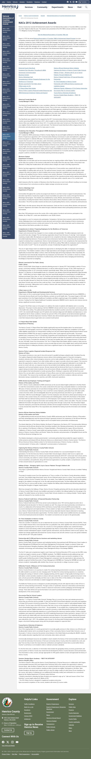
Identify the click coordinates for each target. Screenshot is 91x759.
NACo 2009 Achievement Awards (6, 159)
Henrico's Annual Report (53, 718)
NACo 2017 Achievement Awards (6, 98)
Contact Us (8, 730)
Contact (44, 2)
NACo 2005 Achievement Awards (6, 189)
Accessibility (35, 754)
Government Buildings (75, 716)
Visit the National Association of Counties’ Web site (53, 34)
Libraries (22, 2)
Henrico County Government (31, 15)
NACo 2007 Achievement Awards (6, 174)
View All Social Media (8, 745)
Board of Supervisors (52, 704)
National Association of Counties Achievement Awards (8, 20)
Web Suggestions (24, 754)
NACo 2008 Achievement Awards (6, 166)
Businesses (27, 713)
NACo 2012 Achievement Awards (6, 136)
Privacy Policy (6, 754)
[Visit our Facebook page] (3, 742)
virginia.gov (27, 719)
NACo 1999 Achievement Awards (6, 234)
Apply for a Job (28, 707)
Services (29, 7)
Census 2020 (28, 716)
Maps (70, 728)
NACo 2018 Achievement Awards (6, 91)
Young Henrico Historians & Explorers (65, 93)
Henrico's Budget (51, 721)
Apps (70, 731)
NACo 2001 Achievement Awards (6, 219)
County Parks (73, 719)
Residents (30, 2)
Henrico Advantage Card (26, 77)
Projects (71, 710)
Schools (15, 2)
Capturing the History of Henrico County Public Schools (70, 70)
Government (50, 712)
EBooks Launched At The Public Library (30, 84)
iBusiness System (24, 75)
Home (20, 15)
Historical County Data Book (27, 68)
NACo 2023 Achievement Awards (6, 53)
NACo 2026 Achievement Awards (6, 30)
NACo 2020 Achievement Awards (6, 75)
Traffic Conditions (29, 704)
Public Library (50, 730)
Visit (79, 7)
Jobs (3, 2)
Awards (43, 15)
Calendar (71, 725)
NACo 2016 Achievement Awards (6, 106)
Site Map (14, 754)
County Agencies (74, 713)
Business (37, 2)
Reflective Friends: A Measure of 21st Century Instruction (70, 88)
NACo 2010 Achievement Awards (6, 151)
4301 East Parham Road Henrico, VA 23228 (11, 719)
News (70, 7)
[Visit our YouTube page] (17, 742)
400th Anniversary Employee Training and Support (33, 93)
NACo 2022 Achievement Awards (6, 60)
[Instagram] (73, 2)
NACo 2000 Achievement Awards (6, 227)
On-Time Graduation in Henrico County (65, 81)
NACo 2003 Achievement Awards (6, 204)
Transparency (50, 724)
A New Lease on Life (25, 86)
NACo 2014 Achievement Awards (6, 121)
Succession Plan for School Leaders (64, 90)
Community (42, 7)
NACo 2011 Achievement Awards (6, 143)
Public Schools (50, 727)
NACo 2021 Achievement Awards (6, 68)
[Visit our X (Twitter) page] (7, 742)
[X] (70, 2)
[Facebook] (68, 2)
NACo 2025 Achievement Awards (6, 38)
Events (9, 2)
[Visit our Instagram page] (12, 742)
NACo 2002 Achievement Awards (6, 211)
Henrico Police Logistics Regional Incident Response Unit (35, 90)
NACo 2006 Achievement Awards (6, 181)
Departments (58, 7)
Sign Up (29, 733)
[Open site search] (86, 7)
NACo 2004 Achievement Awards (6, 196)
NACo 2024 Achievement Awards (6, 45)
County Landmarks (74, 722)
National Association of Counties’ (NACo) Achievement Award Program (55, 38)
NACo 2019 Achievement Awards (6, 83)
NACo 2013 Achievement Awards (6, 128)
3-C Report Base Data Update (27, 88)
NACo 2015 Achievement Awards (6, 113)
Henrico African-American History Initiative (66, 68)
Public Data (72, 707)
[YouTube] (76, 2)
